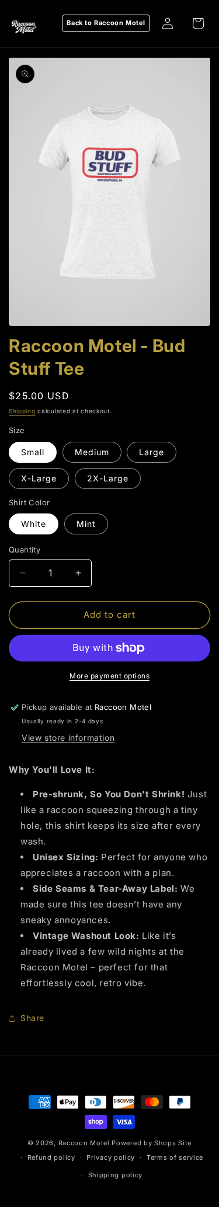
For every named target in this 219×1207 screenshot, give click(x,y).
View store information (68, 738)
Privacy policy (110, 1157)
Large (151, 452)
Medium (92, 452)
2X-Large (107, 478)
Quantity (24, 549)
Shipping (22, 410)
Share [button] (32, 1018)
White (33, 524)
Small (32, 452)
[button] (198, 23)
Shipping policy (115, 1175)
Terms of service (175, 1157)
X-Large (39, 478)
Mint (86, 524)
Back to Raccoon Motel (106, 23)
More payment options (109, 675)
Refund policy (51, 1157)
